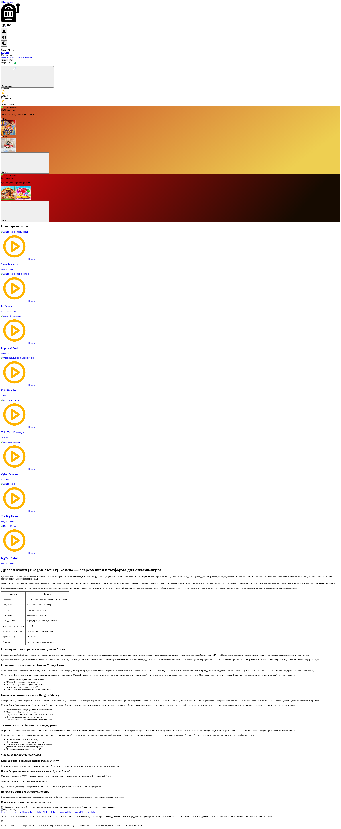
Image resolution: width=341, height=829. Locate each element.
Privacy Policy (36, 812)
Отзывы (26, 812)
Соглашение (16, 812)
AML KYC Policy (51, 812)
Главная (5, 57)
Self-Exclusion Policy (87, 812)
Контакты (6, 812)
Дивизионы (29, 57)
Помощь (13, 57)
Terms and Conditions (68, 812)
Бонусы (20, 57)
